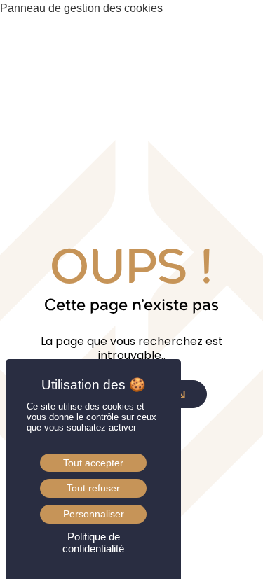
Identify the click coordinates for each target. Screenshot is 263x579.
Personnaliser (93, 513)
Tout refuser (93, 488)
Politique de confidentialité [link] (93, 542)
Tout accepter (93, 462)
